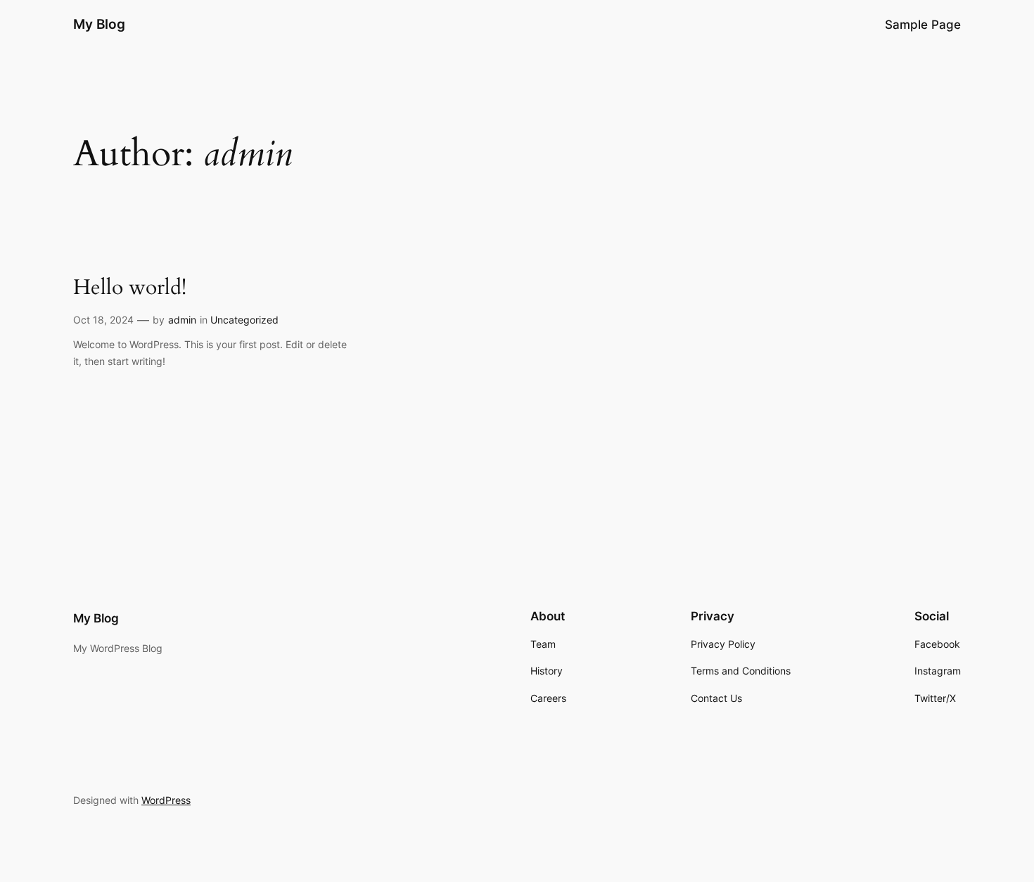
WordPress (166, 800)
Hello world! (129, 288)
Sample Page (923, 25)
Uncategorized (244, 320)
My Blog (99, 23)
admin (182, 320)
